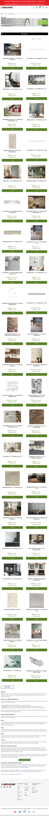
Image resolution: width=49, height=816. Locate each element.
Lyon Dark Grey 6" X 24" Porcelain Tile (12, 578)
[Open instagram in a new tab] (4, 787)
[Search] (34, 7)
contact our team (18, 774)
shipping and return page (28, 771)
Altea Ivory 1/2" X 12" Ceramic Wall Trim (37, 150)
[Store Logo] (7, 7)
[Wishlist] (43, 7)
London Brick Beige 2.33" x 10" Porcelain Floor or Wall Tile (12, 120)
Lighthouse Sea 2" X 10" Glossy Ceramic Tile (37, 242)
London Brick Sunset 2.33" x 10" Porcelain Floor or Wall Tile (12, 335)
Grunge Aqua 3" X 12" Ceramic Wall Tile (37, 119)
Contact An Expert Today (24, 759)
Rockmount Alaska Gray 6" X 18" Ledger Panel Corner (36, 671)
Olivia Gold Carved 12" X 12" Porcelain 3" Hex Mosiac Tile (12, 396)
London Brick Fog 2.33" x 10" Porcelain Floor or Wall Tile (12, 426)
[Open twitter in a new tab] (7, 787)
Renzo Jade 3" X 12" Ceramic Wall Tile (12, 180)
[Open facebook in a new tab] (1, 787)
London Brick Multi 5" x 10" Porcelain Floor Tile (12, 518)
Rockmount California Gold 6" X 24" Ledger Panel (36, 427)
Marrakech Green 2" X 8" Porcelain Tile (37, 180)
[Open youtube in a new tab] (10, 787)
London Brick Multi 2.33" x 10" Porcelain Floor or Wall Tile (36, 212)
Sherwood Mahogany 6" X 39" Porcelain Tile (37, 488)
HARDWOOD (19, 795)
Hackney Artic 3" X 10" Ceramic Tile (12, 670)
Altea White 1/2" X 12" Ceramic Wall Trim (36, 58)
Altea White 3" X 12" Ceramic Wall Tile (36, 88)
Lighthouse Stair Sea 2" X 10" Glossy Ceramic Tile (36, 335)
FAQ (25, 792)
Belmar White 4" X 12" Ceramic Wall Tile (12, 548)
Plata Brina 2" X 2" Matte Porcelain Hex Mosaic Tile (12, 273)
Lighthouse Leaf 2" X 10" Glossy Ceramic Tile (36, 641)
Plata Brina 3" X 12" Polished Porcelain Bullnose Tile (12, 212)
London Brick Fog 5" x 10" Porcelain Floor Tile (12, 641)
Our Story (34, 787)
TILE (18, 790)
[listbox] (42, 39)
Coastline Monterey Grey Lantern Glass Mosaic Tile (36, 518)
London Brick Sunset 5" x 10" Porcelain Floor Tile (12, 365)
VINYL (18, 793)
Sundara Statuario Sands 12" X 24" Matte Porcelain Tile (12, 304)
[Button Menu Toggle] (47, 7)
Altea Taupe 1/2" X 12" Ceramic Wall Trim (36, 303)
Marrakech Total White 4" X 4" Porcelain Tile (36, 610)
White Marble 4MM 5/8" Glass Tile (12, 609)
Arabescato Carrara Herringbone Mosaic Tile (36, 579)
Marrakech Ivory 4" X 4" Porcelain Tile (12, 487)
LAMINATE (19, 791)
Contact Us (27, 787)
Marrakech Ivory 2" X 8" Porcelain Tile (12, 241)
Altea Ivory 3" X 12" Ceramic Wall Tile (12, 456)
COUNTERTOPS (19, 799)
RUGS (18, 786)
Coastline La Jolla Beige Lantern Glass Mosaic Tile (36, 365)
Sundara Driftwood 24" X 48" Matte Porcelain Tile (12, 151)
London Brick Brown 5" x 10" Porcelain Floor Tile (12, 59)
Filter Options (24, 33)
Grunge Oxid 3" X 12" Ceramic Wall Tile (36, 272)
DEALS (18, 797)
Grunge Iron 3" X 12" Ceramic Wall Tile (12, 89)
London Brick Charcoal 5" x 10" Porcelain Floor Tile (37, 457)
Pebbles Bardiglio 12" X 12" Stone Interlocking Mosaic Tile (36, 396)
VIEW (12, 68)
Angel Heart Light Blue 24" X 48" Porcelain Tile (36, 549)
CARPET (18, 788)
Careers (33, 789)
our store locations (9, 754)
